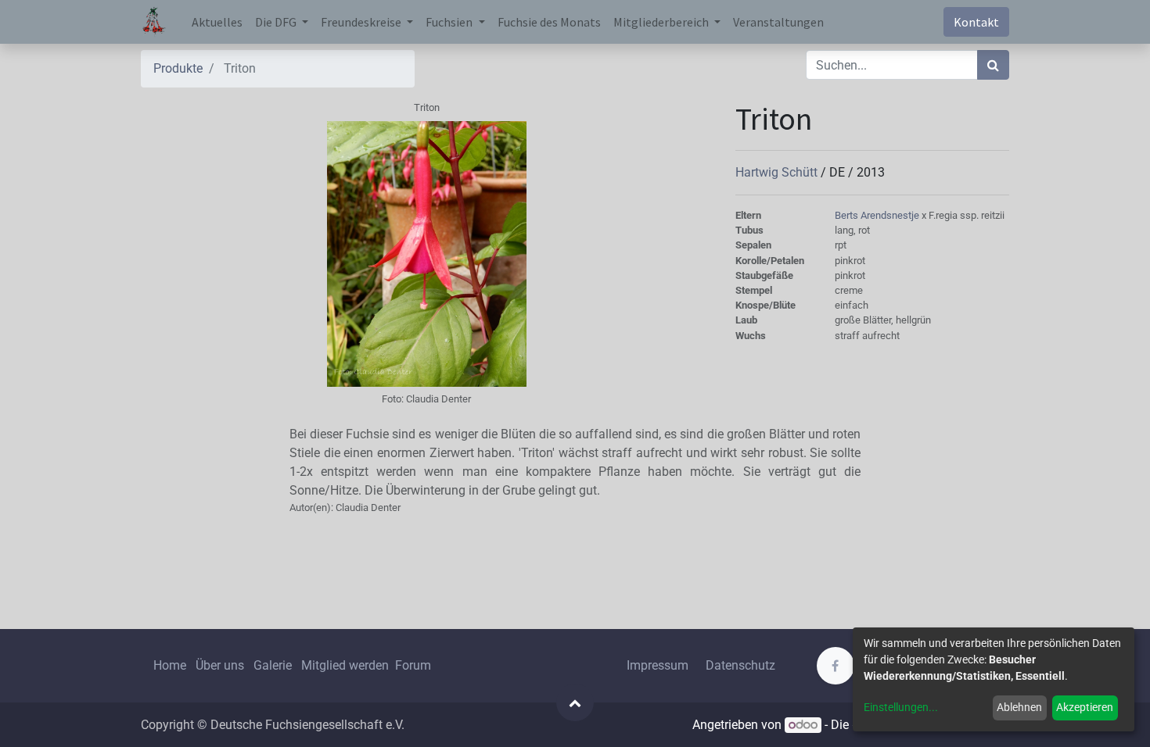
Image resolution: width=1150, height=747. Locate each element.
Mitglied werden (346, 665)
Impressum (657, 665)
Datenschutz (740, 665)
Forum (413, 665)
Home (169, 665)
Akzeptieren (1084, 707)
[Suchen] (993, 65)
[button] (575, 702)
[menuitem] (217, 22)
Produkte (178, 68)
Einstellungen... (901, 707)
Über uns (220, 665)
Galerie (272, 665)
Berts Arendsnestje (878, 215)
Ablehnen (1019, 707)
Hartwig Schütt (778, 172)
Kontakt (976, 22)
